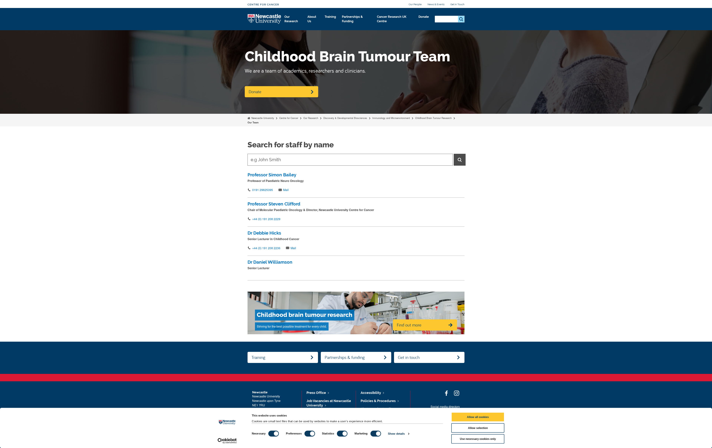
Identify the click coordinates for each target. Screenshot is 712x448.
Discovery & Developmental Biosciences (345, 118)
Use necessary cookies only (478, 438)
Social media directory (445, 406)
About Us (311, 19)
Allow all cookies (478, 417)
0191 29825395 (262, 190)
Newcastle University (262, 118)
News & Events (436, 4)
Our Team (253, 122)
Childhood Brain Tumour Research (433, 118)
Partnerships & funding (345, 357)
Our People (415, 4)
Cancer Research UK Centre (391, 19)
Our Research (291, 19)
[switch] (309, 434)
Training (330, 17)
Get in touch (409, 357)
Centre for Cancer (263, 4)
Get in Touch (457, 4)
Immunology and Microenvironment (391, 118)
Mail (286, 190)
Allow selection (478, 427)
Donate (423, 17)
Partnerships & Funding (352, 19)
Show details (396, 433)
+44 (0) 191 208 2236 (266, 248)
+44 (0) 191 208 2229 (266, 219)
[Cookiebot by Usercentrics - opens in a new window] (227, 441)
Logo (264, 19)
